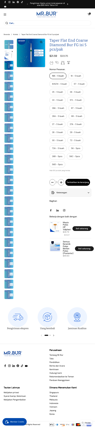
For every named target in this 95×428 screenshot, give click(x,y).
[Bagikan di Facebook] (51, 210)
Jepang (52, 410)
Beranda (7, 34)
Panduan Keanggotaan (59, 380)
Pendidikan (54, 362)
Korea (52, 414)
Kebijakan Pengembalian (15, 399)
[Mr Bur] (47, 14)
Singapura (54, 392)
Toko (51, 358)
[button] (88, 14)
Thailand (53, 396)
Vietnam (53, 407)
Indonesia (53, 403)
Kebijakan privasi (11, 392)
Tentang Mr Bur (56, 355)
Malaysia (53, 399)
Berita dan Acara (57, 366)
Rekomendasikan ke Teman (61, 376)
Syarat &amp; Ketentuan (15, 396)
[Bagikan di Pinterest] (58, 210)
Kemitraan (54, 369)
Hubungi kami (55, 373)
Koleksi (15, 34)
